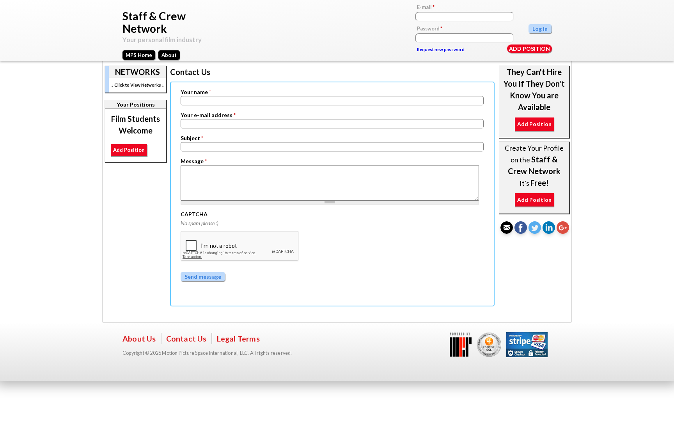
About (169, 55)
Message (194, 161)
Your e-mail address (208, 115)
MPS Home (139, 55)
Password (429, 29)
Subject (192, 138)
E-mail (426, 7)
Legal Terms (238, 338)
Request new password (441, 49)
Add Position (529, 48)
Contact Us (186, 338)
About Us (139, 338)
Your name (196, 92)
